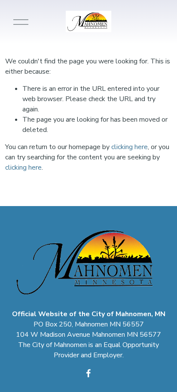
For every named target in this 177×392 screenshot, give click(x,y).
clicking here (129, 147)
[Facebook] (88, 373)
